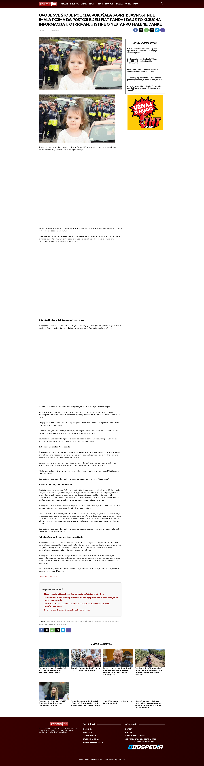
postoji (58, 624)
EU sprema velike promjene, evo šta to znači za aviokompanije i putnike (143, 70)
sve (66, 624)
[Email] (151, 30)
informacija (66, 621)
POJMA (41, 624)
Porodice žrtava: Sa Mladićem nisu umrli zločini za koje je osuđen (85, 669)
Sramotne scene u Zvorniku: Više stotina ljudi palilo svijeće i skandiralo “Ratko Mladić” (53, 670)
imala (60, 621)
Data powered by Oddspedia (144, 741)
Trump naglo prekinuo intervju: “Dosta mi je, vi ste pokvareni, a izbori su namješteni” (144, 79)
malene (91, 621)
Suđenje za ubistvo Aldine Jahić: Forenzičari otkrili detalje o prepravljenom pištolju (52, 703)
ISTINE (72, 621)
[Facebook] (135, 30)
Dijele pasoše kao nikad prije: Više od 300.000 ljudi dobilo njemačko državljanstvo (142, 61)
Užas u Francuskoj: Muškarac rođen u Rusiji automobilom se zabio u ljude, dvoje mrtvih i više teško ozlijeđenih (148, 704)
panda (117, 621)
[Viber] (162, 30)
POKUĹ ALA (47, 624)
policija (52, 624)
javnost (77, 621)
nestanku (98, 621)
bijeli (48, 621)
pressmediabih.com (48, 576)
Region (42, 30)
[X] (141, 30)
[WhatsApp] (146, 30)
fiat (57, 621)
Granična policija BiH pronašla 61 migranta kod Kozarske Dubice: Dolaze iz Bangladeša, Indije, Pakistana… (148, 671)
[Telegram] (157, 30)
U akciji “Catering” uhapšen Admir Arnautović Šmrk (117, 702)
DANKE (53, 621)
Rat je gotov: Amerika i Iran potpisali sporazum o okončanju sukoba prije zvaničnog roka (142, 51)
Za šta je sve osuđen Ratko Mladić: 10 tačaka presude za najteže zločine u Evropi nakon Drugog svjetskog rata (117, 671)
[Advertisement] (80, 189)
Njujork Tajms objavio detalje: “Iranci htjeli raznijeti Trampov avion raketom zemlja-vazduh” (144, 88)
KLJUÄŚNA (83, 621)
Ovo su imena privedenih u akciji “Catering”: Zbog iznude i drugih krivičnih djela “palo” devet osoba (85, 703)
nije (103, 621)
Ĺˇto (87, 621)
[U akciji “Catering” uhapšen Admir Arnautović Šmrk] (118, 691)
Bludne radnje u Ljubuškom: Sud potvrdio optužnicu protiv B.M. (74, 594)
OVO (113, 621)
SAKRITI (63, 624)
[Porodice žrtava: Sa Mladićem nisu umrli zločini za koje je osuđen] (86, 658)
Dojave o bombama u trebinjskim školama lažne (67, 610)
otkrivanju (108, 621)
